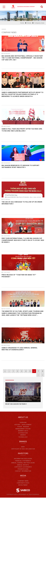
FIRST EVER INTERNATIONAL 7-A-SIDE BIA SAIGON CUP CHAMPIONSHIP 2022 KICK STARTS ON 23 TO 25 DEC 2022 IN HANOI (23, 240)
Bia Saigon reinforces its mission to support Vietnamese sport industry (20, 166)
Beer (23, 446)
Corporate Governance (23, 467)
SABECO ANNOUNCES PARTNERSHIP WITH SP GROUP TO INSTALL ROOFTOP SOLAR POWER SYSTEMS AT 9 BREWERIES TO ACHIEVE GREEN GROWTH (22, 94)
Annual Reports (23, 465)
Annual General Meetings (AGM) (23, 462)
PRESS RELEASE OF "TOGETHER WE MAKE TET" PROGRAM (19, 276)
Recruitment (23, 485)
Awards (23, 435)
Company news (23, 481)
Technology (23, 437)
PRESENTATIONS (23, 469)
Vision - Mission (23, 426)
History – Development (23, 424)
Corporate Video (23, 483)
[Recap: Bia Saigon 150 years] (23, 392)
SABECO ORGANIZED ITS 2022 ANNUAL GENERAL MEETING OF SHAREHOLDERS (19, 349)
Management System (23, 428)
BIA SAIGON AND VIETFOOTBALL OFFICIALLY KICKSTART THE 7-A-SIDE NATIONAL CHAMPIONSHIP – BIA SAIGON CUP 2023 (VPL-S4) (22, 58)
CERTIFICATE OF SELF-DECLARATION (23, 449)
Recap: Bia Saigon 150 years (15, 404)
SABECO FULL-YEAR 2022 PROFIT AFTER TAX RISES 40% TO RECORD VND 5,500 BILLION (22, 130)
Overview (23, 422)
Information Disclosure (23, 458)
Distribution (23, 433)
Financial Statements (23, 460)
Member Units (23, 430)
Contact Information (23, 471)
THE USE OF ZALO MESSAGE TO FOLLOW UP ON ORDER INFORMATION (22, 203)
